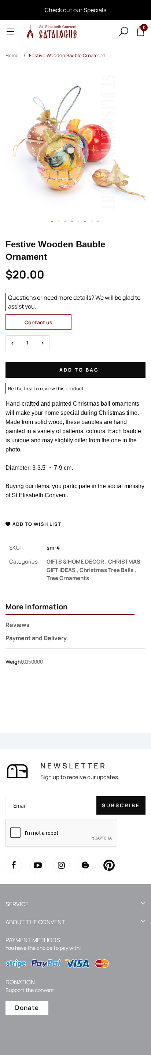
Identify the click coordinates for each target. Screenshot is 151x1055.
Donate (27, 1007)
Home (12, 55)
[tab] (70, 607)
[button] (52, 221)
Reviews (17, 625)
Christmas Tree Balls (108, 570)
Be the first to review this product (46, 388)
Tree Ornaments (68, 578)
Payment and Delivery (36, 638)
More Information (36, 607)
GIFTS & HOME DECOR (77, 561)
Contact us (38, 322)
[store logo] (50, 31)
